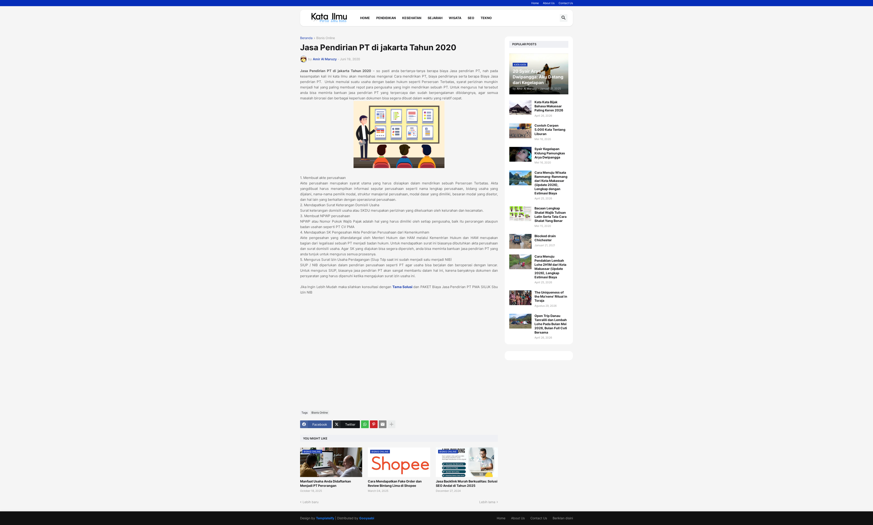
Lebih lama (487, 502)
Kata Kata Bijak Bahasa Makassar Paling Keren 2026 (548, 106)
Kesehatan (411, 18)
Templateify (325, 518)
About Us (548, 3)
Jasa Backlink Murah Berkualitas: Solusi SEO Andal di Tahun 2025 (466, 483)
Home (535, 3)
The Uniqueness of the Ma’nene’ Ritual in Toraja (550, 296)
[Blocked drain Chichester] (520, 241)
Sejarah (435, 18)
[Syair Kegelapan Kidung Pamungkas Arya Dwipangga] (520, 154)
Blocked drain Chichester (545, 238)
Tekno (486, 18)
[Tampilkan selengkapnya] (391, 424)
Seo (471, 18)
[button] (563, 18)
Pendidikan (386, 18)
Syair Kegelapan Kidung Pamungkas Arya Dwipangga (549, 153)
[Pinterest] (374, 424)
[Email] (382, 424)
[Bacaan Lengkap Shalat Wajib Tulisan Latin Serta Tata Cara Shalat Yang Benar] (520, 213)
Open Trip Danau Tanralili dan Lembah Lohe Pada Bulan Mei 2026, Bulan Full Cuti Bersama (550, 324)
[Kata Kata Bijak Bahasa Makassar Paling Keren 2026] (520, 107)
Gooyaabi (366, 518)
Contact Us (566, 3)
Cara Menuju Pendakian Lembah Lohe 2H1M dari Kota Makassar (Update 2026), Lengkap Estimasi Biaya (550, 266)
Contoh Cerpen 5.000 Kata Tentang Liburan (549, 129)
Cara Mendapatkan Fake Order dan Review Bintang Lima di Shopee (395, 483)
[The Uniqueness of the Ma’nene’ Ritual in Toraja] (520, 297)
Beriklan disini (563, 518)
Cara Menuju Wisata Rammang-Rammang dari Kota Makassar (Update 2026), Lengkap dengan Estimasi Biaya (550, 183)
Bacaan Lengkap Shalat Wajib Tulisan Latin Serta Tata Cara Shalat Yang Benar (550, 214)
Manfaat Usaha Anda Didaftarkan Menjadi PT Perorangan (325, 483)
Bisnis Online (325, 38)
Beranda (306, 38)
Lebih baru (311, 502)
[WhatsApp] (365, 424)
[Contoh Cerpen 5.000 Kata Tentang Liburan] (520, 130)
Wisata (455, 18)
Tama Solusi (402, 287)
